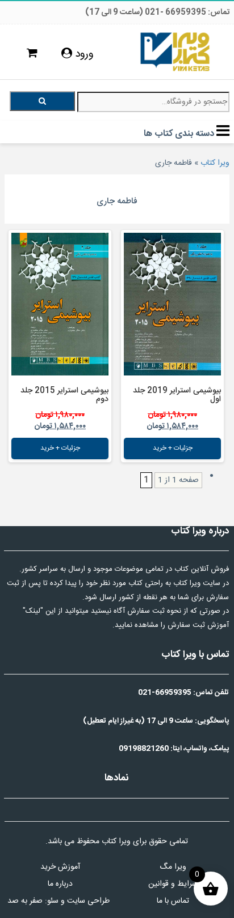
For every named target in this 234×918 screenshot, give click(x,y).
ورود (83, 54)
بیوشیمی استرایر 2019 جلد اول (177, 395)
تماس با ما (173, 901)
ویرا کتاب (214, 163)
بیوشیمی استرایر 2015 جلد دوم (64, 395)
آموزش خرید (60, 867)
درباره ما (60, 884)
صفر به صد (25, 901)
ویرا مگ (173, 867)
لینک (33, 611)
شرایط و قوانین (173, 884)
